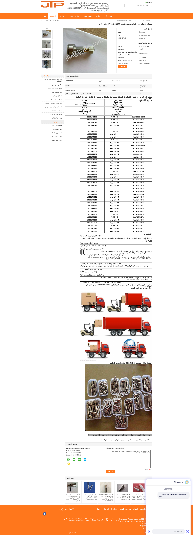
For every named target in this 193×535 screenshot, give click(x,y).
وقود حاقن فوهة (57, 20)
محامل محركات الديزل (55, 114)
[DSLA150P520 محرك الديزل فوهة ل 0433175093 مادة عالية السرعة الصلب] (122, 487)
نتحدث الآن (108, 16)
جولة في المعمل (74, 16)
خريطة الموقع (145, 509)
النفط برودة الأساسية (56, 133)
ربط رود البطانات (57, 118)
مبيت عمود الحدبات (56, 140)
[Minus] (149, 482)
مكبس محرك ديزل (56, 85)
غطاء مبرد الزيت (57, 129)
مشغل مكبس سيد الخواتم (54, 88)
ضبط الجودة (88, 16)
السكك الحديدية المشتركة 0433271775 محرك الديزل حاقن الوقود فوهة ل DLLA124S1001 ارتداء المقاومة (73, 498)
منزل (44, 16)
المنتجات (53, 16)
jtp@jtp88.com (145, 526)
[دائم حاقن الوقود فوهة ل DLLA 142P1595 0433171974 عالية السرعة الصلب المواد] (89, 487)
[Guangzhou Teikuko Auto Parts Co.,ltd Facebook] (44, 514)
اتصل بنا (98, 16)
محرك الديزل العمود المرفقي (53, 103)
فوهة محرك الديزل (141, 440)
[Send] (149, 531)
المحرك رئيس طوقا (56, 99)
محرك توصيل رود (57, 136)
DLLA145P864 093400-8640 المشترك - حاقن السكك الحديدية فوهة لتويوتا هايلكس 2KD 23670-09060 (106, 498)
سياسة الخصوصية (113, 519)
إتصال (135, 509)
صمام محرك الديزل (56, 110)
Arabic (149, 2)
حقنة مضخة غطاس (56, 125)
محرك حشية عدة (57, 92)
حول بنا (62, 16)
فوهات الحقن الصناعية (106, 440)
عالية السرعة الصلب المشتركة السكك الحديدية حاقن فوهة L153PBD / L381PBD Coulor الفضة (139, 497)
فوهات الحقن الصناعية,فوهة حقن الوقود (124, 440)
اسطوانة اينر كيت (57, 96)
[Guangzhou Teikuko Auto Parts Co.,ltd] (53, 4)
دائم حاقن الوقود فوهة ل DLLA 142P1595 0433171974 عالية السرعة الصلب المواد (90, 497)
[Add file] (187, 531)
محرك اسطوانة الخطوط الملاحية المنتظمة (53, 80)
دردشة (123, 66)
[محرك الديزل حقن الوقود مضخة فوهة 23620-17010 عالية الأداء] (47, 34)
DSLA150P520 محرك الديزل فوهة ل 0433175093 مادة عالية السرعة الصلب (123, 497)
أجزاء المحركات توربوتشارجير (53, 107)
